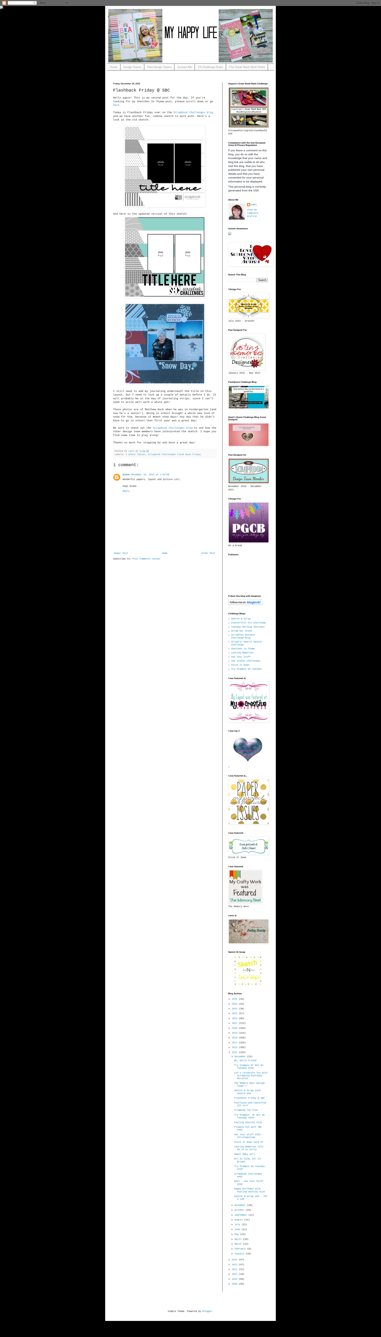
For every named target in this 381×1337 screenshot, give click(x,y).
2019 (235, 1033)
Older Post (208, 553)
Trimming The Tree (246, 1110)
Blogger (207, 1311)
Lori (254, 204)
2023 (235, 1013)
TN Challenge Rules (210, 66)
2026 (235, 999)
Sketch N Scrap (241, 618)
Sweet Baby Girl (244, 1154)
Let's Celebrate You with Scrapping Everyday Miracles (250, 1076)
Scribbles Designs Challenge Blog (243, 636)
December (241, 1056)
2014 (235, 1259)
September (241, 1215)
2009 (235, 1284)
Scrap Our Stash (241, 631)
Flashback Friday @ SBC (249, 1098)
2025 (235, 1004)
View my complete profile (252, 213)
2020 (235, 1028)
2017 (235, 1042)
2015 (235, 1052)
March (239, 1244)
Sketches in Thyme (243, 648)
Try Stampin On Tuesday (246, 669)
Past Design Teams (159, 66)
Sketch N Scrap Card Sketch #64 (247, 1092)
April (239, 1239)
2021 (235, 1023)
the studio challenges (245, 661)
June (238, 1229)
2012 (235, 1269)
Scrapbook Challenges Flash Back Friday (174, 454)
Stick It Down (240, 665)
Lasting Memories (242, 652)
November (241, 1205)
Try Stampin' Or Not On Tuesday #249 (249, 1116)
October (240, 1210)
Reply (126, 491)
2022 (235, 1018)
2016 (235, 1047)
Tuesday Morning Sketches (248, 627)
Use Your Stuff (241, 657)
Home (113, 66)
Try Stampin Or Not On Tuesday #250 (248, 1067)
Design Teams (132, 66)
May (237, 1234)
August (239, 1219)
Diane (126, 474)
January (240, 1253)
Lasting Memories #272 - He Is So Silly (250, 1148)
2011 (235, 1274)
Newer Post (121, 553)
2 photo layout (135, 454)
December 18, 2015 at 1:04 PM (150, 474)
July (238, 1224)
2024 (235, 1008)
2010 (235, 1279)
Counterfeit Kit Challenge (248, 622)
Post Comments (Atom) (146, 559)
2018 (235, 1037)
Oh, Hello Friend (245, 1060)
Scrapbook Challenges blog (193, 112)
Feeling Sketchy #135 (248, 1122)
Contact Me (184, 66)
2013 (235, 1264)
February (241, 1248)
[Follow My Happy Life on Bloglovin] (245, 604)
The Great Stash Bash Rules (247, 66)
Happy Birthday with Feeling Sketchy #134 (249, 1190)
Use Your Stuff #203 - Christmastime (248, 1136)
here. (117, 105)
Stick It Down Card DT (248, 1142)
